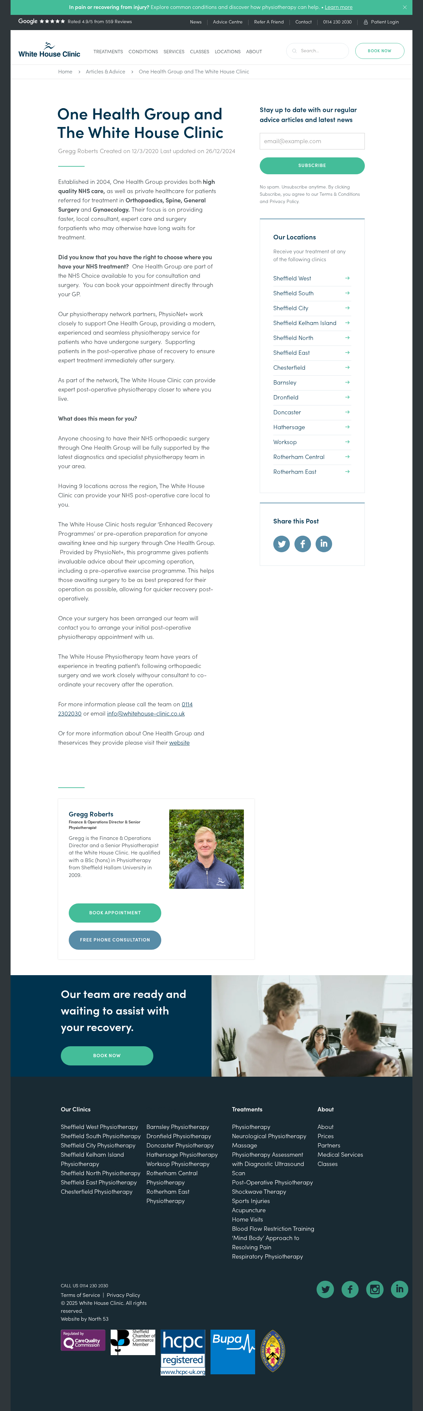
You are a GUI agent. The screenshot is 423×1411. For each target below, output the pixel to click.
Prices (326, 1136)
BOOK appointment (115, 913)
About (254, 52)
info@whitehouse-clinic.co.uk (146, 713)
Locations (228, 52)
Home (65, 72)
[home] (49, 49)
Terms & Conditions (340, 194)
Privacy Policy (284, 201)
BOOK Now (380, 51)
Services (174, 52)
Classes (199, 52)
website (179, 742)
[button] (108, 52)
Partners (329, 1145)
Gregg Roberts (78, 151)
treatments (108, 52)
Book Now (107, 1055)
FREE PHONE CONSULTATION (115, 940)
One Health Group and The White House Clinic (194, 72)
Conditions (143, 52)
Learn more (339, 7)
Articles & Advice (105, 72)
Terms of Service (80, 1295)
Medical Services (340, 1154)
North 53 (98, 1319)
